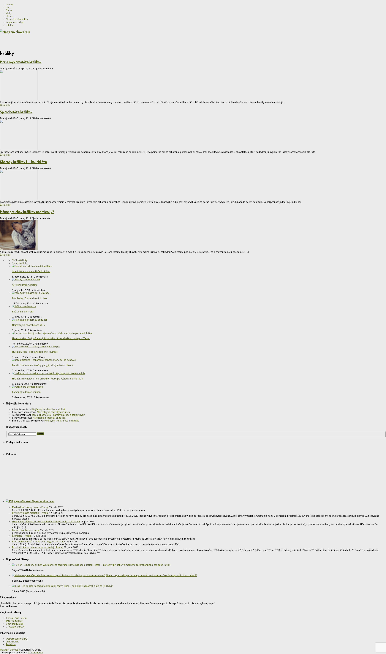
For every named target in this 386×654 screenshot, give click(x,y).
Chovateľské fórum (16, 618)
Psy (7, 6)
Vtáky (8, 12)
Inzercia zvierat (14, 621)
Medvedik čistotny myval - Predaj (30, 507)
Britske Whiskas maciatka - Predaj (30, 513)
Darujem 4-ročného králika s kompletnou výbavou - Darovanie (46, 521)
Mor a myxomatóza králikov (20, 61)
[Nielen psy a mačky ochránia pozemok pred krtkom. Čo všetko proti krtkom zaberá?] (58, 575)
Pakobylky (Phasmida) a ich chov (29, 298)
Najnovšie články (19, 263)
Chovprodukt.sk (14, 623)
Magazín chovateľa (10, 649)
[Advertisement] (35, 41)
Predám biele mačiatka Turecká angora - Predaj (37, 541)
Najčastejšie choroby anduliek (28, 325)
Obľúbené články (19, 260)
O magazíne (12, 641)
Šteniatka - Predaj (22, 535)
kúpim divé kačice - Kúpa (25, 530)
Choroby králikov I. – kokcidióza (23, 161)
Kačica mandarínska (22, 311)
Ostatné (9, 25)
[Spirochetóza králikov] (193, 135)
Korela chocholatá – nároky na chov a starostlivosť (58, 415)
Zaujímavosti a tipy (15, 21)
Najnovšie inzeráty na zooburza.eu (34, 501)
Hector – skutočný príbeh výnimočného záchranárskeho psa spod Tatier (51, 338)
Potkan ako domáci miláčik (26, 392)
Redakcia (11, 644)
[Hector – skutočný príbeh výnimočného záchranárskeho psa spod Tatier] (52, 564)
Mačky (9, 9)
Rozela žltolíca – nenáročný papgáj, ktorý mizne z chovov (42, 365)
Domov (9, 3)
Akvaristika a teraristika (17, 18)
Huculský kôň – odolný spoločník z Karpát (34, 351)
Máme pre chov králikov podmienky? (27, 211)
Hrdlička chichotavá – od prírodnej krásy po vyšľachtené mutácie (47, 378)
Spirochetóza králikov (16, 111)
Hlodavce (10, 15)
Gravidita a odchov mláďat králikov (31, 271)
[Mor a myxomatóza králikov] (193, 85)
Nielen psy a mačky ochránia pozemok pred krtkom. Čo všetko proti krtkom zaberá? (151, 575)
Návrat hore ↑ (35, 652)
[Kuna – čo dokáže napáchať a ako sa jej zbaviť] (37, 586)
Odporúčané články (16, 638)
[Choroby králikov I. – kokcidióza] (193, 185)
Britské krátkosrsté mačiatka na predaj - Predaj (37, 547)
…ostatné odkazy (15, 626)
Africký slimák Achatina (24, 284)
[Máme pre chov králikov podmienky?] (193, 235)
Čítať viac (5, 105)
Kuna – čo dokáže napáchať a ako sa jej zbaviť (88, 586)
